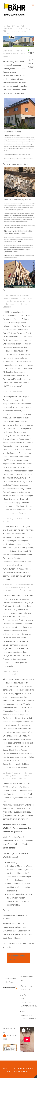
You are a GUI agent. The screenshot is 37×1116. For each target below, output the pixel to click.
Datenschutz (25, 1072)
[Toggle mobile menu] (33, 5)
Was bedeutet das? (27, 978)
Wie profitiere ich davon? (26, 988)
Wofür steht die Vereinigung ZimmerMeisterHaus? (27, 1000)
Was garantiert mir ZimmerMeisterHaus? (27, 1015)
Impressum (16, 1072)
